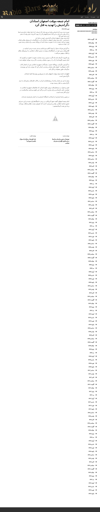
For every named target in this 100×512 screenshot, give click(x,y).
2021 (78, 31)
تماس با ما (93, 17)
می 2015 (92, 479)
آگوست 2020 (91, 257)
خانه (98, 17)
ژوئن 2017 (91, 391)
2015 (95, 31)
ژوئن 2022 (91, 180)
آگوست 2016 (91, 426)
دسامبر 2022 (91, 159)
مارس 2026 (91, 57)
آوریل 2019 (91, 314)
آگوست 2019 (91, 300)
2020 (81, 31)
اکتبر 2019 (91, 292)
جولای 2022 (91, 176)
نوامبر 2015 (91, 458)
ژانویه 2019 (91, 324)
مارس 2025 (91, 99)
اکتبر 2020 (91, 250)
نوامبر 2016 (91, 416)
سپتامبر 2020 (91, 254)
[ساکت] (81, 25)
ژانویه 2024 (91, 148)
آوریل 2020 (91, 271)
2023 (93, 33)
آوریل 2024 (91, 138)
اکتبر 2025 (91, 74)
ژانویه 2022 (91, 197)
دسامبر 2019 (91, 285)
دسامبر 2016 (91, 412)
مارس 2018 (91, 359)
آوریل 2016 (91, 440)
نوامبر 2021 (91, 204)
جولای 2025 (91, 85)
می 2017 (92, 395)
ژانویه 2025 (91, 106)
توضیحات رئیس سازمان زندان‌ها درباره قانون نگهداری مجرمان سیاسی (60, 141)
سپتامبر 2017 (91, 381)
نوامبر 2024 (91, 113)
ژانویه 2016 (91, 451)
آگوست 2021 (91, 215)
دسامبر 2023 (91, 152)
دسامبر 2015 (91, 454)
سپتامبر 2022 (91, 169)
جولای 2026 (91, 42)
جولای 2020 (91, 261)
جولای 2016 (91, 430)
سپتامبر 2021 (91, 212)
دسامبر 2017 (91, 370)
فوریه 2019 (91, 321)
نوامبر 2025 (91, 71)
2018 (87, 31)
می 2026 (92, 50)
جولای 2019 (91, 303)
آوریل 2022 (91, 187)
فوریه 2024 (91, 145)
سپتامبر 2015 (91, 465)
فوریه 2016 (91, 447)
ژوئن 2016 (91, 433)
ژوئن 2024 (91, 131)
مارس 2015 (91, 486)
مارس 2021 (91, 233)
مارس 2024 (91, 141)
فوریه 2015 (91, 490)
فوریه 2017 (91, 405)
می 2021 (92, 226)
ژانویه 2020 (91, 282)
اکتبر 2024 (91, 116)
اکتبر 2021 (91, 208)
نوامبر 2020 (91, 247)
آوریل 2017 (91, 398)
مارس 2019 (91, 317)
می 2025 (92, 92)
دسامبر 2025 (91, 67)
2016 (93, 31)
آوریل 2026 (91, 53)
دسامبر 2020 (91, 243)
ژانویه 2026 (91, 64)
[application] (86, 25)
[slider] (78, 25)
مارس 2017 (91, 402)
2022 (95, 33)
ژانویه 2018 (91, 366)
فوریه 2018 (91, 363)
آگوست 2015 (91, 469)
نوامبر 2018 (91, 331)
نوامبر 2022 (91, 162)
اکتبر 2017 (91, 377)
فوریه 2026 (91, 60)
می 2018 (92, 352)
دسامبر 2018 (91, 328)
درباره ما (87, 17)
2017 (90, 31)
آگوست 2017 (91, 384)
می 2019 (92, 310)
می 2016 (92, 437)
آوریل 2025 (91, 95)
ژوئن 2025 (91, 88)
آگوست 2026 (91, 39)
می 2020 (92, 268)
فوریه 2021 (91, 236)
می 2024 (92, 134)
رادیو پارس (50, 5)
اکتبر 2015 (91, 461)
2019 (84, 31)
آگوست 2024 (91, 123)
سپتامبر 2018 (91, 338)
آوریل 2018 (91, 356)
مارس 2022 (91, 190)
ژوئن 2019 (91, 307)
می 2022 (92, 183)
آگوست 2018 (91, 342)
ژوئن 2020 (91, 264)
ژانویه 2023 (91, 155)
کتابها (82, 17)
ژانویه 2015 (91, 493)
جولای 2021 (91, 219)
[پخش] (95, 25)
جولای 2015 (91, 472)
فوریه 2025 (91, 102)
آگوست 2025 (91, 81)
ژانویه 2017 (91, 409)
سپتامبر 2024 (91, 120)
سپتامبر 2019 (91, 296)
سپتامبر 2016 (91, 423)
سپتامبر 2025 (91, 78)
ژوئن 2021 (91, 222)
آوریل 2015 (91, 483)
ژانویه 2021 (91, 240)
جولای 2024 (91, 127)
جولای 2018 (91, 345)
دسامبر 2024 (91, 109)
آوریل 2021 (91, 229)
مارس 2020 (91, 275)
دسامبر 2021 (91, 201)
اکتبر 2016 (91, 419)
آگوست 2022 (91, 173)
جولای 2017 (91, 388)
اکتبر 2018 (91, 335)
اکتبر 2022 (91, 166)
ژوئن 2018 (91, 349)
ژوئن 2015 (91, 476)
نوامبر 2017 (91, 373)
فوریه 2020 (91, 278)
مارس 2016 (91, 444)
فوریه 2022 (91, 194)
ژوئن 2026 (91, 46)
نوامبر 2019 (91, 289)
